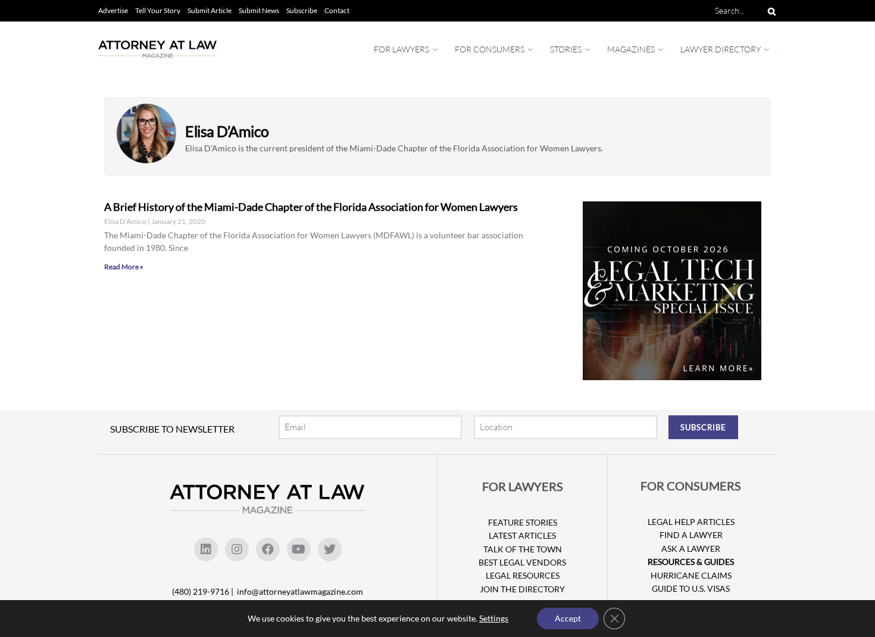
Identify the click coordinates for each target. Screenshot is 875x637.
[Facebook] (268, 549)
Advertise (113, 10)
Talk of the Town (522, 549)
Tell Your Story (157, 10)
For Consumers (489, 49)
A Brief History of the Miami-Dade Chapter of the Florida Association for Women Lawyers (311, 206)
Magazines (631, 49)
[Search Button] (769, 10)
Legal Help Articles (691, 522)
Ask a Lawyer (690, 548)
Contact (336, 10)
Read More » (123, 266)
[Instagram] (237, 549)
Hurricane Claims (691, 575)
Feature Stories (522, 522)
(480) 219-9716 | (203, 591)
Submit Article (210, 10)
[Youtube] (299, 549)
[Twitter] (330, 549)
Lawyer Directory (720, 49)
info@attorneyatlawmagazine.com (300, 591)
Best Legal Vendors (522, 562)
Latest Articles (522, 535)
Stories (566, 49)
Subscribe (301, 10)
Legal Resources (523, 575)
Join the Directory (522, 589)
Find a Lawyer (691, 535)
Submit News (259, 10)
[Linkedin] (206, 549)
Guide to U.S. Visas (691, 588)
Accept (568, 618)
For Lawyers (401, 49)
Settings (493, 618)
